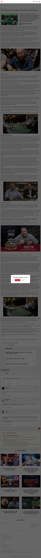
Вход (37, 1)
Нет (23, 280)
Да (17, 280)
